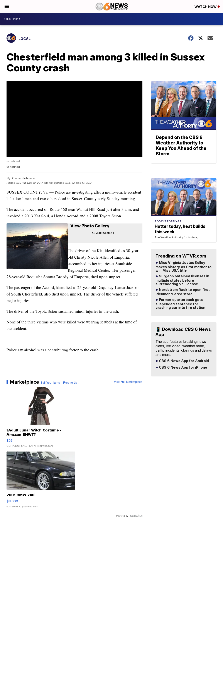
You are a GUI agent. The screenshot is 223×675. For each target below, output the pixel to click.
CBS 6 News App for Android (183, 361)
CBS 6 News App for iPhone (182, 367)
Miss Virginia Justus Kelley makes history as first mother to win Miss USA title (183, 267)
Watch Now (206, 7)
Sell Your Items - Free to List (59, 382)
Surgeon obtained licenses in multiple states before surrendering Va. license (182, 280)
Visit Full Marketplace (128, 381)
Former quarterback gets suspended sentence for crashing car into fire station (180, 304)
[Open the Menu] (6, 6)
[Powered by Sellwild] (136, 515)
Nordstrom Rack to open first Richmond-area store (182, 292)
